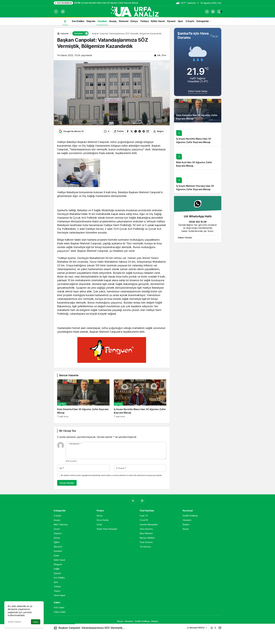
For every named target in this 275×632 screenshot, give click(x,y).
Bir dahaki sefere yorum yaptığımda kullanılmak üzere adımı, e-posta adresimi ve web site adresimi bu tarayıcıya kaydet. (111, 475)
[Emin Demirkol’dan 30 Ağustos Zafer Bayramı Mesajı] (83, 398)
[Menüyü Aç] (56, 11)
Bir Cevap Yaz (67, 430)
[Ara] (207, 11)
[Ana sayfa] (65, 21)
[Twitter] (132, 500)
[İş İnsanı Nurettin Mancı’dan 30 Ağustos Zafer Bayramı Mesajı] (140, 398)
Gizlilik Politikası (14, 622)
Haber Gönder (185, 237)
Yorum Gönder (67, 483)
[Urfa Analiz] (137, 11)
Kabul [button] (35, 622)
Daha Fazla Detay (197, 91)
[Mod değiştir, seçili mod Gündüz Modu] (63, 11)
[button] (213, 11)
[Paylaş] (219, 627)
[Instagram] (142, 500)
